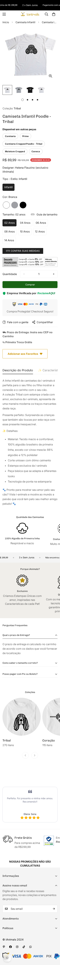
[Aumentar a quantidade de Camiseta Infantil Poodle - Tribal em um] (53, 274)
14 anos (10, 241)
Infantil (9, 188)
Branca (6, 205)
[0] (54, 14)
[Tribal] (21, 717)
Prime (25, 136)
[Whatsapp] (30, 946)
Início (5, 22)
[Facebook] (10, 946)
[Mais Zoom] (50, 76)
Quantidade (9, 274)
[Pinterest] (3, 946)
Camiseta (10, 136)
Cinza (14, 205)
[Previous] (25, 755)
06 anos (42, 223)
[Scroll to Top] (54, 947)
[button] (22, 251)
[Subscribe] (54, 909)
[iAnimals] (30, 14)
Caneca (36, 151)
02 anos (10, 223)
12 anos (40, 232)
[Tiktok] (23, 946)
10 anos (26, 232)
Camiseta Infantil (25, 22)
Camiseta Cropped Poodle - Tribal (23, 143)
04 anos (26, 223)
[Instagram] (17, 946)
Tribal (6, 740)
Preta (23, 205)
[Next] (34, 755)
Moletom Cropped (15, 151)
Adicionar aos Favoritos (23, 353)
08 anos (10, 232)
